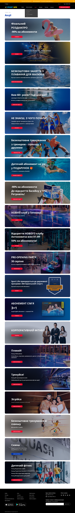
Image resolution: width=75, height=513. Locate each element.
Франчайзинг (7, 500)
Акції (36, 7)
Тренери (40, 7)
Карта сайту (31, 495)
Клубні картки (32, 493)
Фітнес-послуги (29, 7)
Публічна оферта (20, 498)
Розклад (46, 7)
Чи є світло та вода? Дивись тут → (47, 1)
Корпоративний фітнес (9, 498)
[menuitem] (31, 10)
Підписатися (67, 504)
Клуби (22, 7)
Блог (6, 497)
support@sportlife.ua (51, 496)
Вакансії (52, 7)
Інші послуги (31, 497)
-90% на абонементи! (36, 1)
